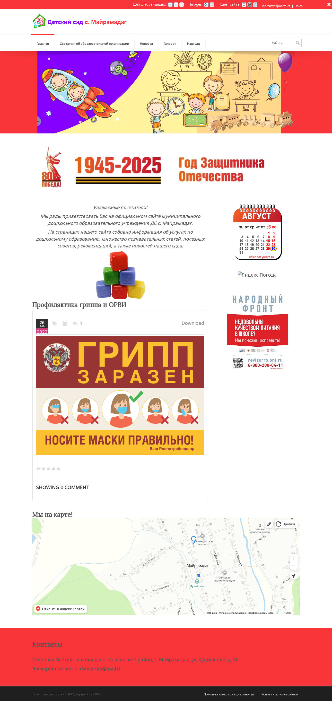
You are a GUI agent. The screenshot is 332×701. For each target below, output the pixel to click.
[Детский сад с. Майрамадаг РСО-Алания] (79, 21)
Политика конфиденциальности (229, 694)
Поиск (298, 43)
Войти (299, 6)
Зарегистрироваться (275, 6)
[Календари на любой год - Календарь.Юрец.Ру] (257, 231)
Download (193, 323)
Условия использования (280, 694)
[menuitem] (94, 42)
